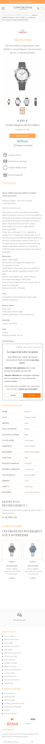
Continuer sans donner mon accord (28, 347)
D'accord (32, 395)
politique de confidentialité (27, 389)
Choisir (13, 395)
